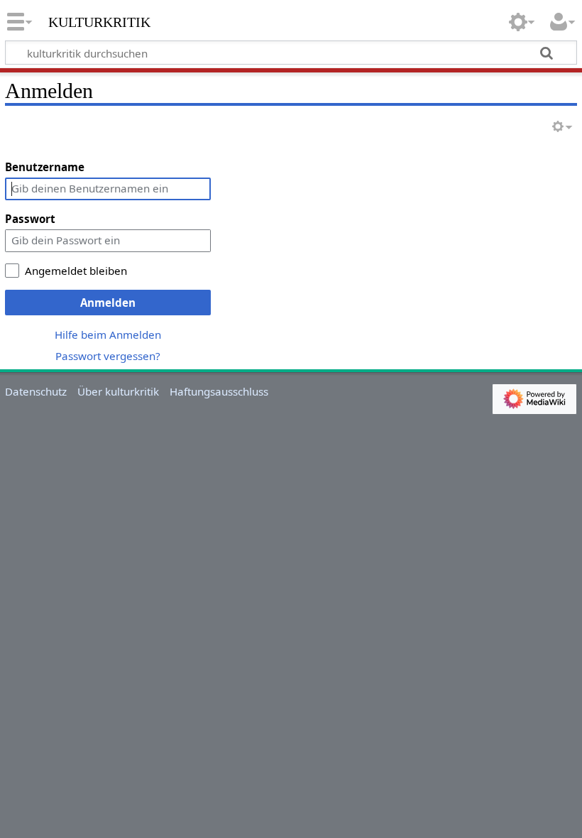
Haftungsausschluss (219, 391)
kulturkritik (99, 21)
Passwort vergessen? (107, 356)
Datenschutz (36, 391)
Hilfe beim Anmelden (108, 334)
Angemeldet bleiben (76, 270)
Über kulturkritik (118, 391)
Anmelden (108, 302)
